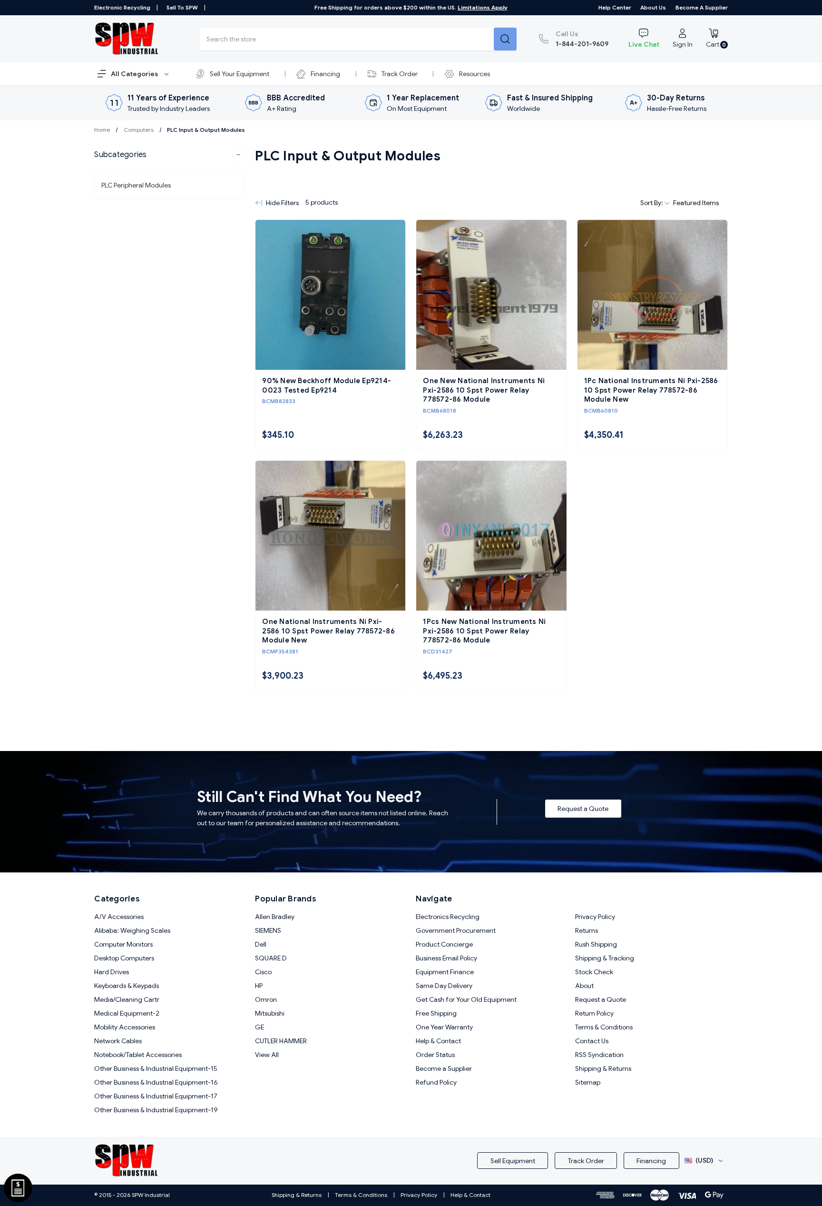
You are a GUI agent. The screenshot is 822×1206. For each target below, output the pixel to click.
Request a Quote (583, 808)
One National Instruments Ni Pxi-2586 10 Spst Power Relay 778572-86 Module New (328, 630)
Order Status (435, 1054)
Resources (474, 73)
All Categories (135, 73)
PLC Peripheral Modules (136, 185)
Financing (325, 73)
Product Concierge (444, 944)
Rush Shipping (596, 944)
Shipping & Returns (603, 1068)
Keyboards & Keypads (126, 985)
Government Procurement (456, 930)
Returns (586, 930)
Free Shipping (436, 1013)
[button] (169, 154)
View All (267, 1054)
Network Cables (118, 1041)
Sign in (683, 44)
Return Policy (594, 1013)
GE (259, 1027)
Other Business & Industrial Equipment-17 (155, 1096)
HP (259, 985)
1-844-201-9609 (582, 39)
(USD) (704, 1160)
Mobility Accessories (124, 1027)
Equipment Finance (445, 972)
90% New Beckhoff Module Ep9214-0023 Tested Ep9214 (326, 385)
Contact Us (591, 1041)
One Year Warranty (444, 1027)
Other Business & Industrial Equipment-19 (156, 1110)
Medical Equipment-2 (126, 1013)
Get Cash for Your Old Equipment (466, 999)
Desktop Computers (124, 958)
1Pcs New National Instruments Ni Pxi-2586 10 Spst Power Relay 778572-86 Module (484, 630)
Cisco (263, 972)
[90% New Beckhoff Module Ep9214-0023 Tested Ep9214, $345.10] (330, 295)
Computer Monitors (123, 944)
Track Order (400, 73)
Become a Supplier (701, 7)
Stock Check (594, 972)
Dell (260, 944)
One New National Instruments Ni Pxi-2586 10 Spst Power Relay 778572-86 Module (484, 390)
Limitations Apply (483, 7)
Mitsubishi (269, 1013)
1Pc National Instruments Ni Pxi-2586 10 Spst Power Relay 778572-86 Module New (651, 390)
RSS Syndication (599, 1054)
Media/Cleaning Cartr (126, 999)
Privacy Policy (595, 916)
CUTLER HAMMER (281, 1041)
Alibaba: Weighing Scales (132, 930)
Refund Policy (436, 1082)
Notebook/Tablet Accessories (138, 1054)
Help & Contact (438, 1041)
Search (505, 39)
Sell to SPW (182, 7)
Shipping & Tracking (604, 958)
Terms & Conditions (604, 1027)
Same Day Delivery (444, 985)
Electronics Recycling (448, 916)
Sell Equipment (512, 1161)
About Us (653, 7)
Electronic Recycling (122, 7)
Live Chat (643, 44)
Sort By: (652, 202)
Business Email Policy (446, 958)
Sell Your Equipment (239, 73)
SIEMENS (268, 930)
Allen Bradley (274, 916)
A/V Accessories (119, 916)
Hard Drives (111, 972)
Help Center (614, 7)
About (584, 985)
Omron (266, 999)
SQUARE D (271, 958)
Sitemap (587, 1082)
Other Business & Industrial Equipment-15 (155, 1068)
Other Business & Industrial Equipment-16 (156, 1082)
